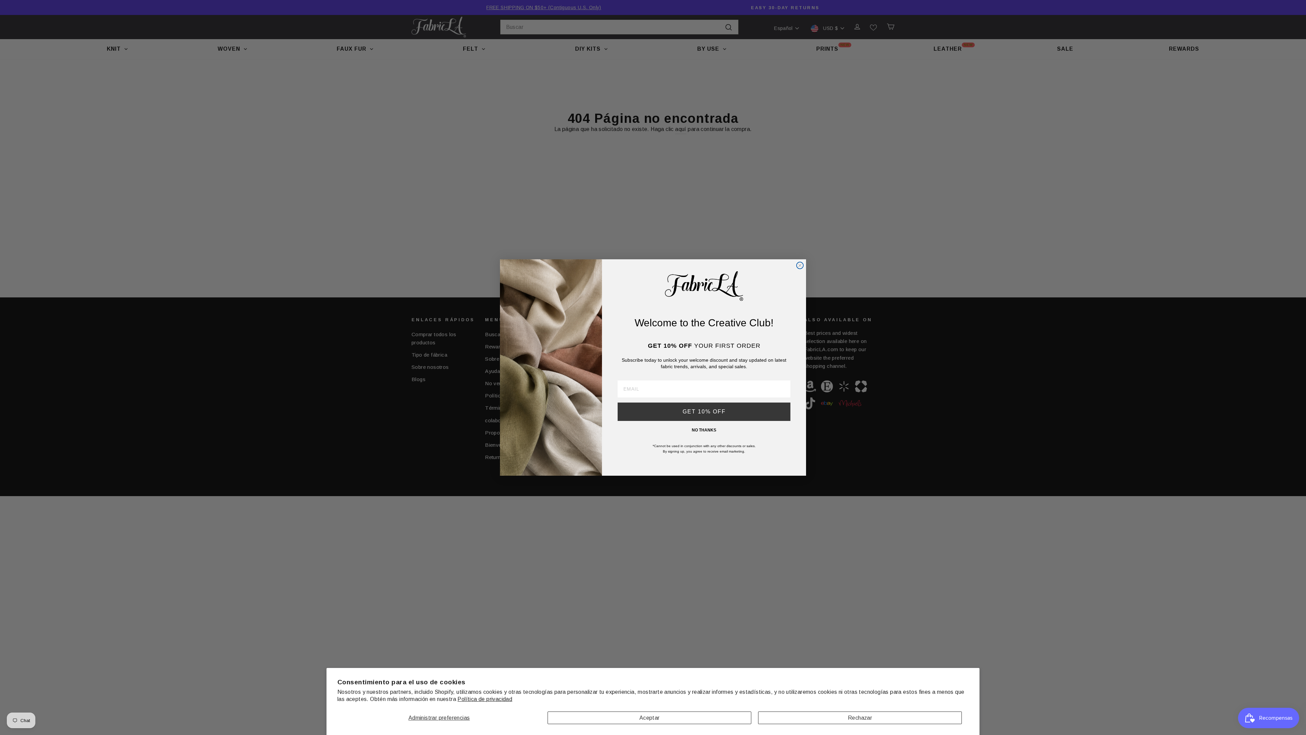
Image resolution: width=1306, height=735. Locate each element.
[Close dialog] (800, 265)
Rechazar (860, 718)
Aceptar (649, 718)
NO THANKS (704, 430)
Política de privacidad (484, 699)
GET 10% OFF (704, 411)
